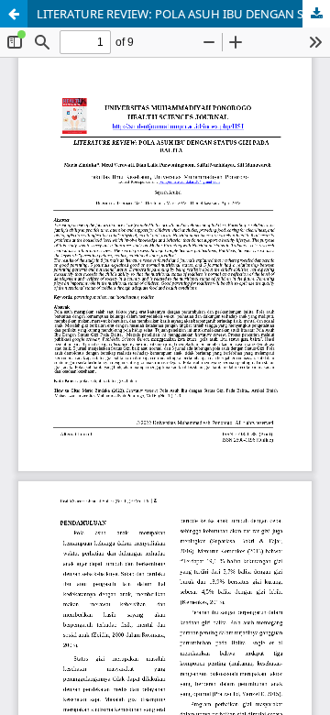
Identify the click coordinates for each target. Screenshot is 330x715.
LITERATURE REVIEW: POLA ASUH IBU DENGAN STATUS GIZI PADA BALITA (183, 14)
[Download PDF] (316, 14)
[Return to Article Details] (14, 14)
